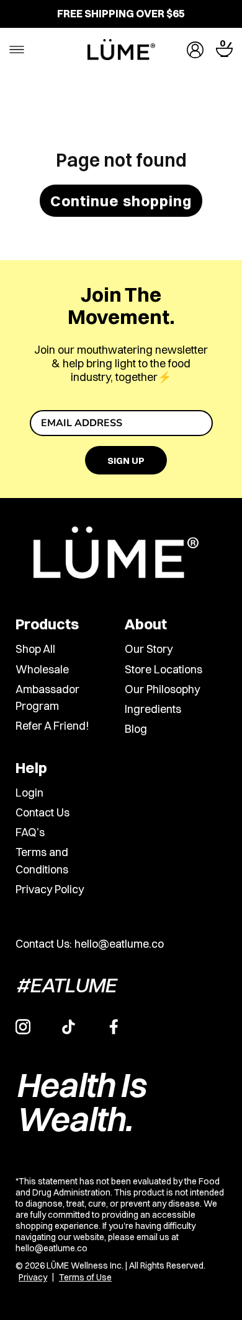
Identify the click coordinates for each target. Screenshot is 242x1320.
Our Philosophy (162, 689)
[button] (224, 49)
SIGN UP (126, 460)
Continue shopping (121, 200)
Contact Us (42, 812)
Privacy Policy (50, 889)
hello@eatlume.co (119, 944)
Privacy (33, 1277)
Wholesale (42, 669)
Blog (136, 729)
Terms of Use (85, 1277)
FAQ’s (30, 832)
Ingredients (153, 709)
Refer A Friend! (52, 726)
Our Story (149, 649)
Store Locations (163, 669)
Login (29, 792)
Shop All (35, 649)
